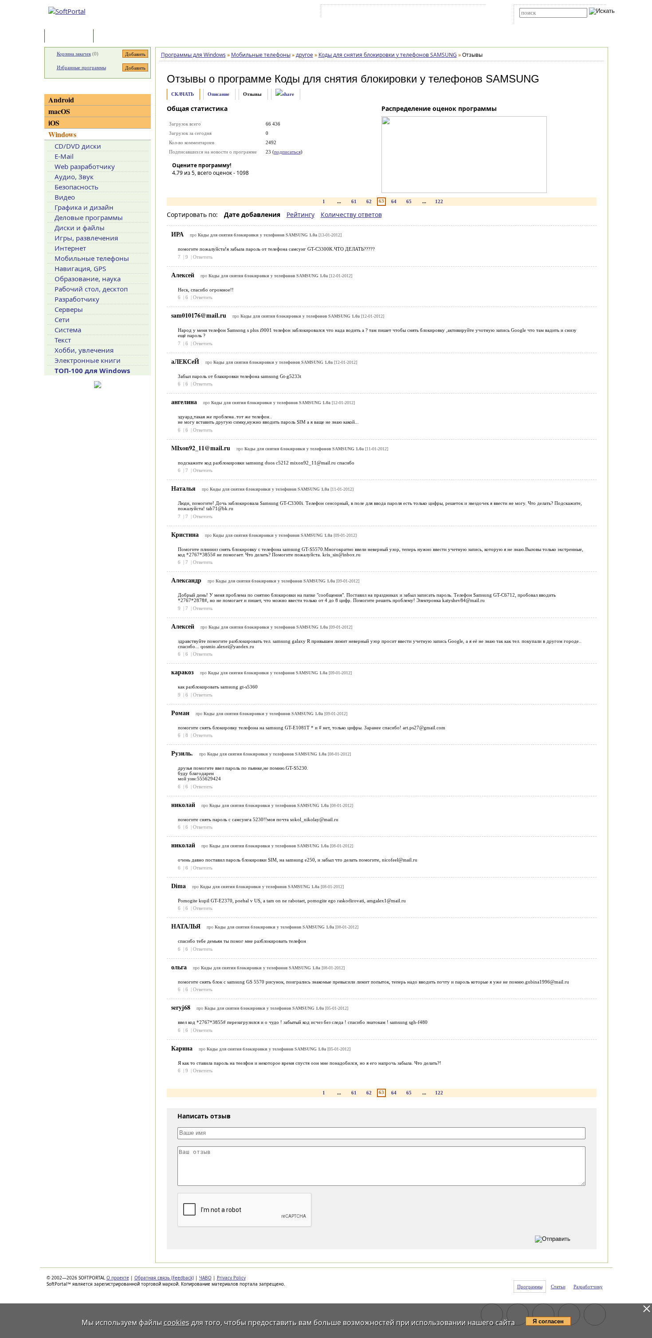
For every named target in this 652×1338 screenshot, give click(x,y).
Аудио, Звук (74, 176)
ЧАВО (205, 1278)
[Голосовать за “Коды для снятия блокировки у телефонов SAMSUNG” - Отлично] (232, 185)
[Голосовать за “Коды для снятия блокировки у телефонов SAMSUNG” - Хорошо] (218, 185)
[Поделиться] (284, 94)
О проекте (117, 1278)
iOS (53, 123)
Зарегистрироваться (399, 13)
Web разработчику (85, 166)
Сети (62, 319)
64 (394, 201)
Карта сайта (445, 13)
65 (409, 201)
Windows (62, 134)
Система (68, 329)
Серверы (69, 309)
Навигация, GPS (80, 268)
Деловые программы (89, 217)
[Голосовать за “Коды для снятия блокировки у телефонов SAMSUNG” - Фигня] (178, 185)
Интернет (70, 248)
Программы (71, 36)
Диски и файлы (80, 227)
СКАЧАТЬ (182, 94)
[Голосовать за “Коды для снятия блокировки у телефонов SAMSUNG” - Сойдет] (205, 185)
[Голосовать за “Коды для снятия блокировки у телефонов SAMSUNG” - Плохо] (192, 185)
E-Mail (64, 156)
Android (61, 99)
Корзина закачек (74, 53)
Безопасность (76, 186)
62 (369, 201)
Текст (63, 339)
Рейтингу (300, 214)
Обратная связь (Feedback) (164, 1278)
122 (439, 201)
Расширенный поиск (544, 20)
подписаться (287, 151)
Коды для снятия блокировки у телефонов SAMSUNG (407, 79)
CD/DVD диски (78, 146)
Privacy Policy (231, 1278)
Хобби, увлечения (84, 350)
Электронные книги (88, 360)
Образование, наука (88, 278)
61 (354, 201)
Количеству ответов (351, 214)
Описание (218, 94)
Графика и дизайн (84, 207)
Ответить (202, 257)
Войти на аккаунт (349, 13)
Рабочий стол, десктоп (91, 288)
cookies (176, 1322)
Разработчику (77, 299)
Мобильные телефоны (92, 258)
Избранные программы (81, 67)
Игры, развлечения (86, 237)
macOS (59, 111)
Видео (65, 197)
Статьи (115, 36)
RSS (472, 13)
